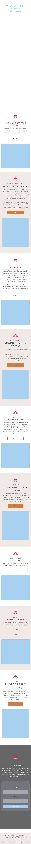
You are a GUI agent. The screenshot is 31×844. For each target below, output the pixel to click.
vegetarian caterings (19, 838)
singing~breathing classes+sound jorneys (15, 837)
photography (9, 838)
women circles (23, 835)
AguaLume (23, 839)
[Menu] (15, 24)
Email (15, 796)
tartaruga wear (10, 839)
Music (8, 835)
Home (4, 835)
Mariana (17, 839)
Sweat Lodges (14, 835)
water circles (11, 836)
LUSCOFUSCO (19, 836)
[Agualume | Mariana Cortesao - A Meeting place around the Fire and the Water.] (15, 13)
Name (15, 787)
